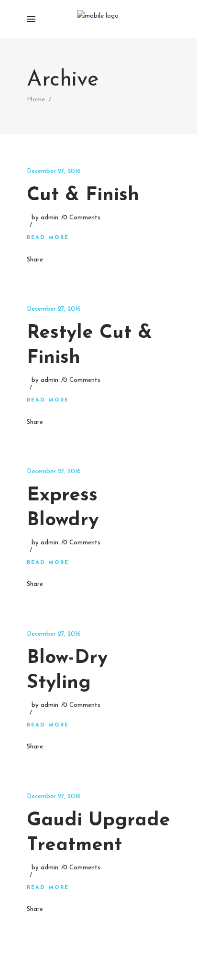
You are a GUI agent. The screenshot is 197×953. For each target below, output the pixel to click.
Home (36, 99)
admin (49, 218)
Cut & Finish (83, 195)
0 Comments (81, 218)
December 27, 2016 (54, 171)
